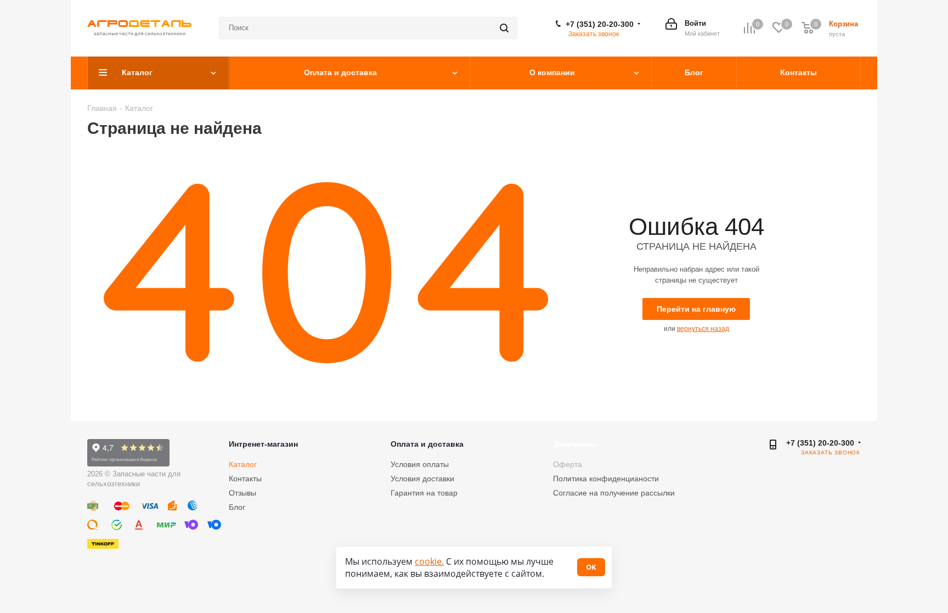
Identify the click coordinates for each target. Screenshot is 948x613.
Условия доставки (422, 478)
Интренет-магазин (263, 444)
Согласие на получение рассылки (614, 492)
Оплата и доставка (427, 444)
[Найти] (504, 28)
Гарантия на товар (424, 492)
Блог (237, 507)
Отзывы (242, 492)
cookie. (429, 561)
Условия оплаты (420, 464)
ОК (591, 567)
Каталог (243, 464)
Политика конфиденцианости (606, 478)
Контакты (245, 478)
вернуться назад (703, 329)
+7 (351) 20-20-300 (600, 24)
